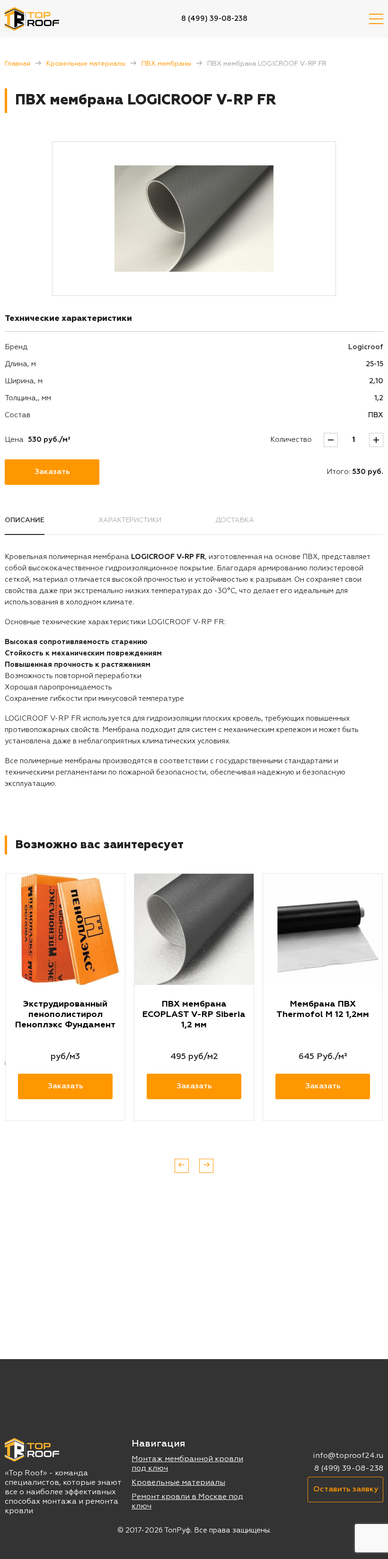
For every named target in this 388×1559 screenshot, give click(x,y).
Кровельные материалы (85, 63)
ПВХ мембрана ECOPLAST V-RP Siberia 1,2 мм (194, 1014)
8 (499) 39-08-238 (214, 18)
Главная (17, 63)
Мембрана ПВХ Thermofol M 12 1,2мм (322, 1009)
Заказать (52, 472)
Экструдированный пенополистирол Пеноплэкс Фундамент (65, 1014)
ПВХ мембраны (166, 63)
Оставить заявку (345, 1489)
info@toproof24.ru (348, 1456)
